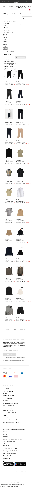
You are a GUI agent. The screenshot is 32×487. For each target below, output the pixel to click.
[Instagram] (6, 461)
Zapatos (16, 14)
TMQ (18, 482)
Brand (11, 14)
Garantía (5, 434)
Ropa (27, 14)
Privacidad (5, 436)
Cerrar (5, 48)
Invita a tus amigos (8, 391)
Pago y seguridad (7, 398)
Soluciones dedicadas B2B (10, 420)
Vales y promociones (8, 405)
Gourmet (13, 482)
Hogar (17, 6)
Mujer (4, 6)
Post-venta (5, 400)
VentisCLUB (6, 388)
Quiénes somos (7, 427)
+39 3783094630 (13, 451)
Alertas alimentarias (8, 410)
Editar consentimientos (9, 441)
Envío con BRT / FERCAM (9, 413)
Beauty (22, 6)
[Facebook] (3, 461)
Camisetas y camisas (9, 29)
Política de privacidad (21, 357)
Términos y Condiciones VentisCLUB (13, 439)
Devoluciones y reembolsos (10, 403)
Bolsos (22, 14)
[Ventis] (22, 7)
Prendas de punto (8, 32)
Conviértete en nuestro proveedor (12, 422)
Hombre (10, 6)
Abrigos (6, 27)
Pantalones (7, 30)
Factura (5, 431)
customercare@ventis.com (10, 448)
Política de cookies (8, 444)
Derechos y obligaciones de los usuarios (14, 429)
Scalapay (5, 393)
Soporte (5, 415)
